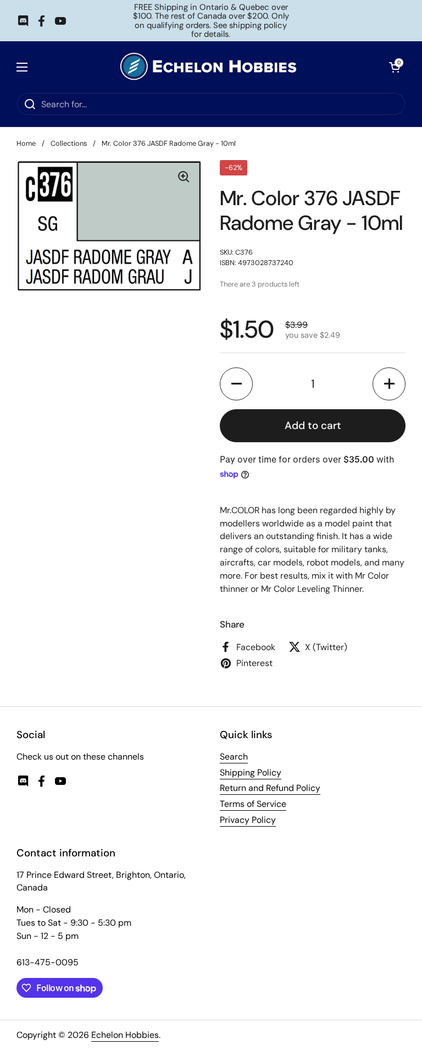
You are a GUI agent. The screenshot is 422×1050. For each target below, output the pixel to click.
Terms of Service (253, 804)
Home (26, 143)
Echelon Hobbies (125, 1035)
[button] (236, 383)
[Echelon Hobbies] (208, 66)
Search (234, 756)
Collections (69, 143)
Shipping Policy (250, 772)
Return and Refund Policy (270, 788)
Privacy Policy (248, 820)
